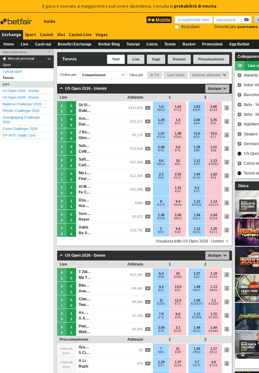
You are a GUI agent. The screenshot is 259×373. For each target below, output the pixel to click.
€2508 (197, 204)
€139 (197, 177)
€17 (161, 123)
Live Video (175, 75)
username (248, 26)
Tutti (116, 59)
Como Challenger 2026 (20, 129)
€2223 (213, 204)
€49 (161, 177)
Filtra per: (137, 75)
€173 (197, 365)
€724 (213, 365)
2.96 (161, 147)
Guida (49, 21)
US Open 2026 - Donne (21, 97)
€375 (161, 204)
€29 (197, 123)
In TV (154, 75)
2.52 (178, 174)
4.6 (213, 362)
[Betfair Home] (16, 21)
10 (178, 160)
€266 (178, 276)
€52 (161, 232)
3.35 (213, 119)
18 (178, 273)
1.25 (213, 228)
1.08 (178, 133)
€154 (213, 110)
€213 (197, 218)
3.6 (178, 147)
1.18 (213, 273)
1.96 (161, 215)
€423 (197, 331)
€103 (213, 276)
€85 (161, 352)
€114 (161, 136)
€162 (161, 303)
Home (8, 44)
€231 (178, 177)
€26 (213, 150)
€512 (213, 352)
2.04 (213, 215)
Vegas (101, 34)
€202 (178, 331)
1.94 (197, 215)
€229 (213, 218)
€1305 (213, 317)
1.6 (161, 106)
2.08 (178, 215)
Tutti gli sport (12, 71)
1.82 (213, 174)
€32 (197, 276)
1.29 (161, 362)
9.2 (197, 187)
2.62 (197, 106)
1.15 (213, 313)
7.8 (161, 313)
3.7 (197, 362)
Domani (179, 59)
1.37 (178, 362)
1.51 (213, 147)
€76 (178, 150)
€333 (197, 232)
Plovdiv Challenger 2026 (21, 111)
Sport (30, 34)
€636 (178, 204)
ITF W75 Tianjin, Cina (19, 135)
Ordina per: (68, 74)
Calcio (152, 44)
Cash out (43, 44)
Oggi (156, 59)
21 (178, 348)
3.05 (161, 327)
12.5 (178, 300)
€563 (197, 352)
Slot (61, 34)
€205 (197, 110)
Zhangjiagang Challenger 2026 (21, 119)
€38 (161, 276)
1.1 (213, 300)
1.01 (178, 187)
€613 (161, 110)
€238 (161, 218)
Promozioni (212, 44)
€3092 (213, 164)
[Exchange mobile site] (159, 19)
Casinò (46, 34)
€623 (178, 218)
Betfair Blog (109, 44)
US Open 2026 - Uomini (21, 91)
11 (161, 300)
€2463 (213, 331)
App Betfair (239, 44)
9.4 (178, 201)
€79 (161, 150)
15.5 (213, 133)
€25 (213, 123)
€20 (178, 191)
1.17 (213, 348)
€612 (161, 164)
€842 (213, 290)
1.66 (197, 174)
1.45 (161, 119)
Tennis (170, 44)
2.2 (161, 174)
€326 (178, 136)
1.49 (213, 327)
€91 (178, 164)
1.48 (197, 327)
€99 (197, 150)
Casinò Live (80, 34)
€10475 (196, 303)
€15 (178, 123)
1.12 (197, 160)
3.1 (178, 327)
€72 (178, 303)
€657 (197, 290)
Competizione (93, 75)
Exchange (11, 34)
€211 (213, 232)
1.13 (213, 160)
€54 (213, 177)
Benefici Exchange (75, 44)
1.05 (197, 348)
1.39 (197, 147)
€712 (178, 110)
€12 (161, 290)
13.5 (197, 133)
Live (24, 44)
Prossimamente (211, 59)
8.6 (161, 160)
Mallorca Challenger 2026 (22, 104)
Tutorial (133, 44)
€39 (178, 232)
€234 (178, 365)
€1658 (197, 317)
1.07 (161, 133)
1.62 (178, 106)
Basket (189, 44)
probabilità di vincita (195, 6)
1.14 (213, 201)
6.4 (161, 273)
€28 (178, 352)
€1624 (213, 303)
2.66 (213, 106)
